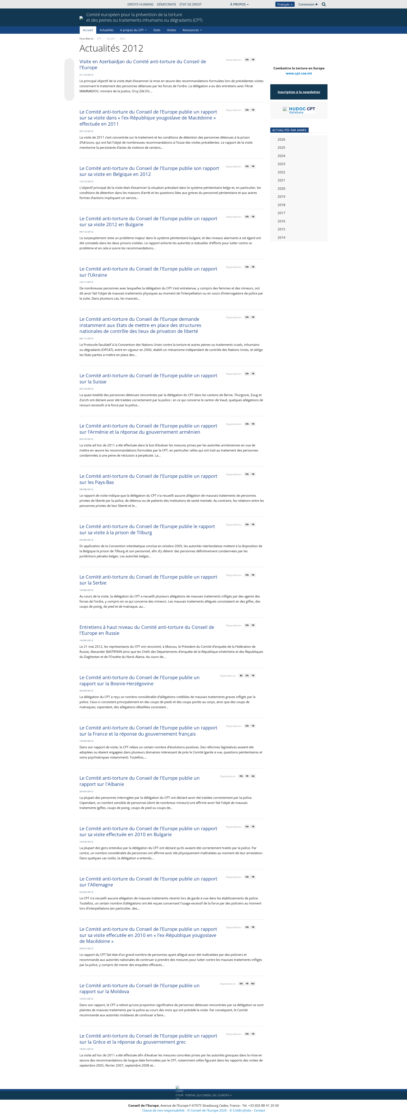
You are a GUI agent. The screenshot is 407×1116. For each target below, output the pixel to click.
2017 (281, 213)
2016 (281, 221)
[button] (203, 1095)
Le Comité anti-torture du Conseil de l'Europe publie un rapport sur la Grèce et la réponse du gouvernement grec (148, 1038)
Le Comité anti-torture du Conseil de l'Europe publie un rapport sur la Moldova (139, 988)
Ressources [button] (191, 30)
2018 (281, 205)
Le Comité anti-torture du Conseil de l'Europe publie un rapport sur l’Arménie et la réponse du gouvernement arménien (148, 428)
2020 (281, 188)
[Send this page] (69, 96)
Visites (171, 30)
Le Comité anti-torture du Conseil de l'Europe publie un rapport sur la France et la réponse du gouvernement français (148, 730)
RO (253, 983)
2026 (281, 139)
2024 (281, 156)
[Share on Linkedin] (69, 88)
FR (253, 59)
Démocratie (166, 4)
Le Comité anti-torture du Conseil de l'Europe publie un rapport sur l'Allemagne (148, 881)
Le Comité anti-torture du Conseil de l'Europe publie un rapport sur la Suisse (148, 378)
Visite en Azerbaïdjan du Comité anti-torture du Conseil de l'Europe (142, 64)
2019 (281, 196)
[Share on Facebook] (69, 80)
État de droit (191, 4)
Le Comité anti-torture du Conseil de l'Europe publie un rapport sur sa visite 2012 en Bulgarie (148, 221)
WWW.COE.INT (90, 4)
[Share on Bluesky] (69, 63)
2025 (281, 147)
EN (247, 59)
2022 (281, 172)
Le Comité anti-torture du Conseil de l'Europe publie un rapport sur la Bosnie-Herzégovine (139, 680)
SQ (253, 776)
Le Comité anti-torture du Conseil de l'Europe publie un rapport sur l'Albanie (139, 781)
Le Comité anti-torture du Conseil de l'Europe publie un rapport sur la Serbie (148, 579)
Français (283, 4)
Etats (156, 30)
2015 (281, 229)
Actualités (107, 30)
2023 (281, 164)
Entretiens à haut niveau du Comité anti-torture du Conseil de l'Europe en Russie (146, 630)
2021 (281, 180)
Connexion (306, 4)
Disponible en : (234, 59)
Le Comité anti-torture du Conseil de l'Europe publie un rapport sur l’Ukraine (148, 271)
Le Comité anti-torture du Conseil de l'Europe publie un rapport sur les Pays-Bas (148, 479)
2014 (281, 237)
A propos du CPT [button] (132, 30)
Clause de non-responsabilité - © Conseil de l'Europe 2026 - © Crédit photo (197, 1110)
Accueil (88, 30)
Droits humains (140, 4)
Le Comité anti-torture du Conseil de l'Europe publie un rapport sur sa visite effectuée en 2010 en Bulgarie (148, 831)
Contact (259, 1110)
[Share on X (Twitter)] (69, 72)
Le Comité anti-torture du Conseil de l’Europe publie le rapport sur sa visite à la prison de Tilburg (147, 529)
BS (241, 675)
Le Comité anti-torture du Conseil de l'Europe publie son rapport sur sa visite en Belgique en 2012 (149, 171)
